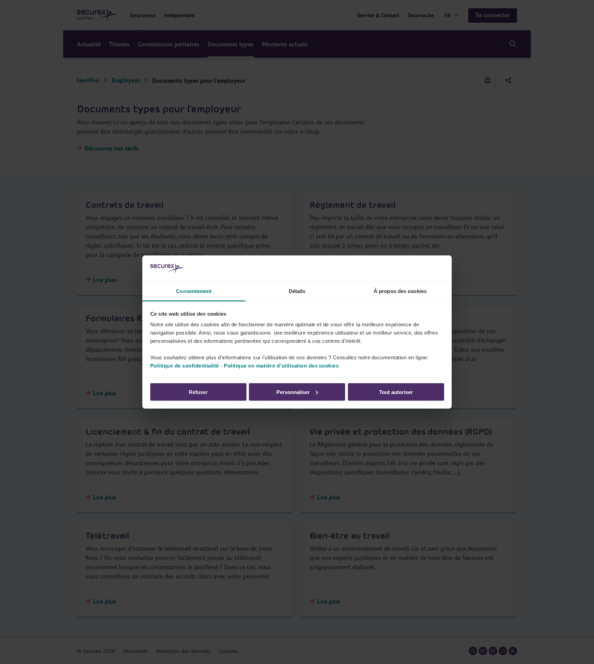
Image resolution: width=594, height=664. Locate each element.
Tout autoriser (396, 392)
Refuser (198, 392)
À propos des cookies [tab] (400, 291)
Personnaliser (293, 392)
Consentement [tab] (193, 291)
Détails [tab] (297, 291)
